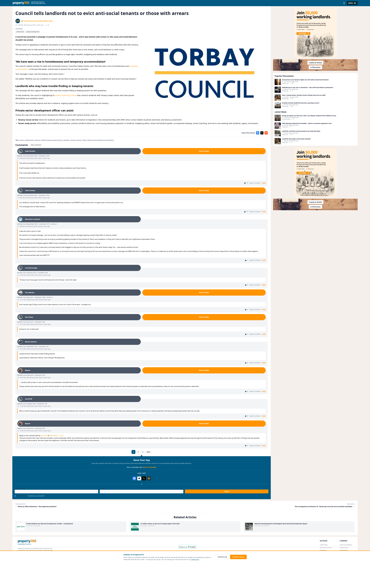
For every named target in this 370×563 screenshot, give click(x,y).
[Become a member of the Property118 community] (315, 33)
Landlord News (20, 32)
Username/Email (20, 488)
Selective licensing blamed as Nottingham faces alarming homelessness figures (280, 524)
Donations (323, 550)
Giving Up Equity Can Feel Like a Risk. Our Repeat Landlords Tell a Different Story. (309, 116)
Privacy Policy (344, 547)
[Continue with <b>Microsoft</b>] (149, 478)
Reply (264, 183)
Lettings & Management (32, 32)
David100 (44, 435)
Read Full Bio (204, 151)
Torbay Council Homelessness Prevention (100, 140)
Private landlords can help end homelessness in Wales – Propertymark (49, 524)
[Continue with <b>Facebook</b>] (134, 478)
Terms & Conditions (346, 545)
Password (103, 488)
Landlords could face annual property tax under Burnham (301, 131)
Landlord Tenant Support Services (52, 140)
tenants (79, 140)
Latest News (324, 545)
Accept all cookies (238, 557)
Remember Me (21, 496)
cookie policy (195, 559)
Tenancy (73, 140)
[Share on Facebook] (257, 132)
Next (148, 452)
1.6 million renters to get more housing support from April (160, 524)
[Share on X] (261, 132)
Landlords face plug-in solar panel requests (296, 139)
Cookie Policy (344, 550)
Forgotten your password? (36, 496)
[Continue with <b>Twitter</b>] (144, 478)
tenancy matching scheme (66, 95)
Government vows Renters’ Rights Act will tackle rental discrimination (305, 80)
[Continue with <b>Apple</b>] (139, 478)
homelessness (29, 140)
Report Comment (255, 183)
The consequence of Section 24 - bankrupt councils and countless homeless (323, 506)
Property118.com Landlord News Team (38, 21)
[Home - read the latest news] (177, 3)
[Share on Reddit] (266, 132)
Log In (226, 491)
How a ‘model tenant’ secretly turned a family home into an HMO (303, 95)
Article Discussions (326, 547)
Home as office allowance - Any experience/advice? (37, 506)
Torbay (84, 140)
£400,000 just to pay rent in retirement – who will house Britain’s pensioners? (307, 87)
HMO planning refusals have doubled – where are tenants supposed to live (307, 123)
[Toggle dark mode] (344, 3)
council (21, 140)
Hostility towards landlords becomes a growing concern (300, 103)
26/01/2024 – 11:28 (56, 435)
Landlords (66, 140)
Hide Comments (36, 145)
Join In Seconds (149, 467)
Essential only (222, 557)
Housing (37, 140)
